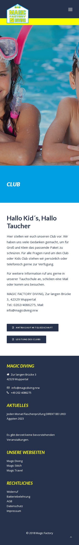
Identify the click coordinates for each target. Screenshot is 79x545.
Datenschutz (15, 506)
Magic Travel (15, 470)
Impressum (14, 511)
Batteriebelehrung (18, 496)
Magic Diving (15, 461)
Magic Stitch (14, 465)
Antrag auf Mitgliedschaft (34, 327)
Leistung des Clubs (28, 339)
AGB (9, 501)
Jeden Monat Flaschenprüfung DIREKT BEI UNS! (36, 414)
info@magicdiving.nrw (26, 388)
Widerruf (12, 492)
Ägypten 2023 (15, 418)
